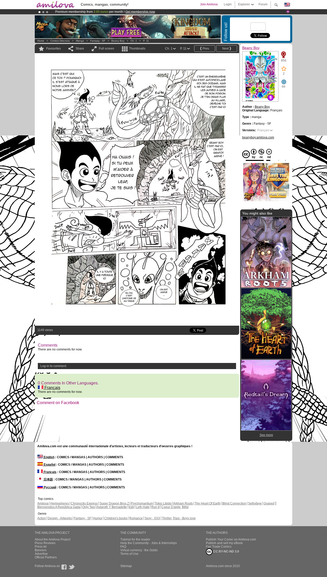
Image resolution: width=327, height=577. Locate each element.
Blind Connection (234, 503)
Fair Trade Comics (218, 546)
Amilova (43, 503)
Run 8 (155, 507)
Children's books (115, 518)
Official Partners (46, 557)
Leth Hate (142, 507)
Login (228, 4)
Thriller (167, 518)
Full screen (106, 48)
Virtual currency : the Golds (139, 550)
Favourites (53, 48)
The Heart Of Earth (207, 503)
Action (41, 518)
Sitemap (126, 566)
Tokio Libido (163, 503)
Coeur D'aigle (171, 507)
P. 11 (146, 40)
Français (51, 387)
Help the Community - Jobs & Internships (148, 543)
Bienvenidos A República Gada (58, 507)
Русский (49, 487)
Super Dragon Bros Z (114, 503)
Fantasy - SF (97, 40)
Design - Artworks (60, 518)
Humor (97, 518)
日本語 (48, 479)
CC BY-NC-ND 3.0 (226, 551)
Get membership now (140, 12)
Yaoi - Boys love (184, 518)
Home (40, 40)
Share (80, 48)
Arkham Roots (183, 503)
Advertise (41, 554)
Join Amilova (209, 4)
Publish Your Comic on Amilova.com (231, 539)
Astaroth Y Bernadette (112, 507)
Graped (269, 503)
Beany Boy (117, 40)
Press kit (40, 546)
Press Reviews (45, 543)
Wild (185, 507)
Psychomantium (142, 503)
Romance (136, 518)
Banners (40, 550)
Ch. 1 (134, 40)
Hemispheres (59, 503)
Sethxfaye (255, 503)
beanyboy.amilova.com (258, 137)
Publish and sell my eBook (224, 543)
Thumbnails (137, 48)
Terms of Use (129, 554)
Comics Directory (60, 40)
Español (49, 464)
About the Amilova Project (52, 539)
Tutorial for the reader (135, 539)
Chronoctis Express (84, 503)
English (48, 457)
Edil (131, 507)
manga (80, 40)
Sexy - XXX (152, 518)
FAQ (123, 546)
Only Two (88, 507)
